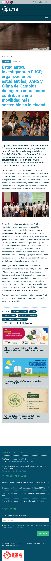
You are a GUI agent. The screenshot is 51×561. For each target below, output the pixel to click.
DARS (33, 311)
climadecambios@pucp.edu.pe (20, 461)
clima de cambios (19, 311)
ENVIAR (42, 533)
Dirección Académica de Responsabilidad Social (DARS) (23, 488)
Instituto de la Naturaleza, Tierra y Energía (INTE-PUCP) (23, 482)
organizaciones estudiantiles (14, 319)
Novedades (6, 56)
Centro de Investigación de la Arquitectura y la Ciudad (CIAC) (23, 494)
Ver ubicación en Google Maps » (14, 471)
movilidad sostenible (27, 315)
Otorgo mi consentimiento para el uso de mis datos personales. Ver (26, 526)
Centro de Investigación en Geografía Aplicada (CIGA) (23, 501)
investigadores (9, 315)
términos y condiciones (15, 527)
